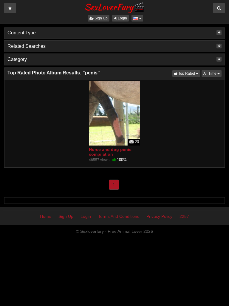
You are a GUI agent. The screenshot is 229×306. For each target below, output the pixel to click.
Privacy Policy (159, 216)
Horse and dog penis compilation (110, 152)
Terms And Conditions (118, 216)
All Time (212, 73)
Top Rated (188, 73)
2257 (184, 216)
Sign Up (101, 18)
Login (122, 18)
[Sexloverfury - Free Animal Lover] (114, 6)
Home (45, 216)
